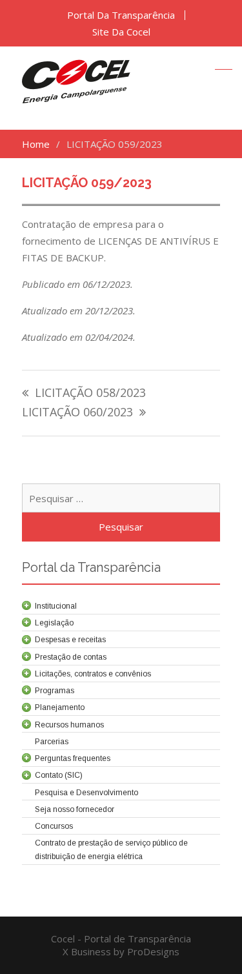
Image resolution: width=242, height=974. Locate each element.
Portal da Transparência (121, 15)
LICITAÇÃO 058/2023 (90, 393)
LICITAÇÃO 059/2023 (87, 182)
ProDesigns (153, 951)
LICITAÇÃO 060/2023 (77, 413)
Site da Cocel (121, 32)
